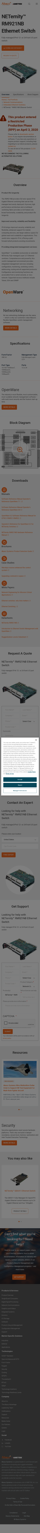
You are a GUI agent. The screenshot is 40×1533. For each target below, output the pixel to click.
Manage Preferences (20, 790)
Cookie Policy (32, 772)
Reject (20, 785)
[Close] (36, 740)
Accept (20, 779)
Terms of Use (10, 773)
